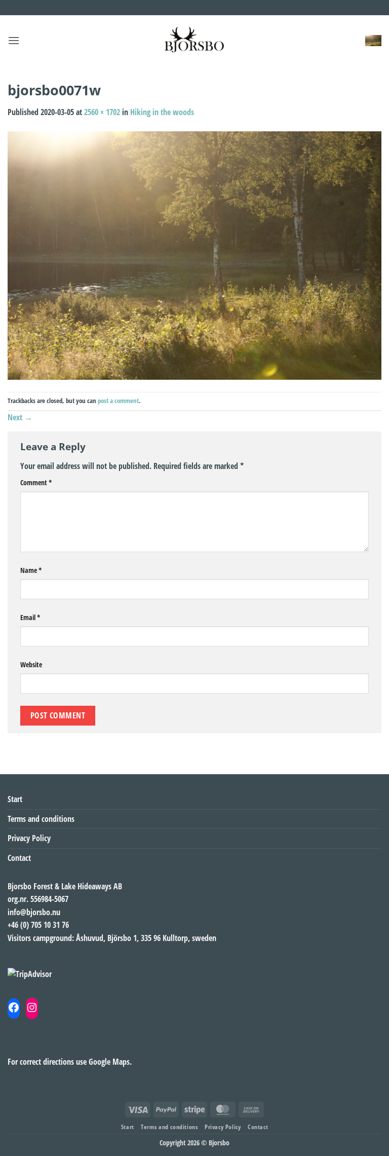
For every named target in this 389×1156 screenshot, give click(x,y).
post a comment (118, 400)
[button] (14, 40)
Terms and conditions (41, 818)
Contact (19, 857)
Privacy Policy (29, 838)
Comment (36, 482)
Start (15, 799)
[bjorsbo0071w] (194, 254)
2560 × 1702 (102, 112)
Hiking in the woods (162, 112)
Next (20, 417)
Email (30, 617)
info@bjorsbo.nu (34, 912)
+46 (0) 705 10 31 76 (38, 924)
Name (31, 570)
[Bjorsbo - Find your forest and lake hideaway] (194, 40)
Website (31, 664)
